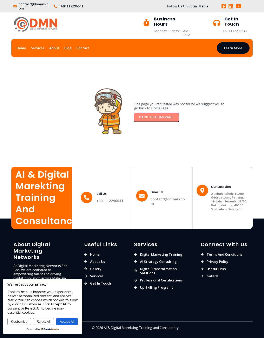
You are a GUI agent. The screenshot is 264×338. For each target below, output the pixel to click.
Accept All (67, 321)
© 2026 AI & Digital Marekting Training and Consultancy (135, 327)
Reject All (44, 321)
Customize (19, 321)
